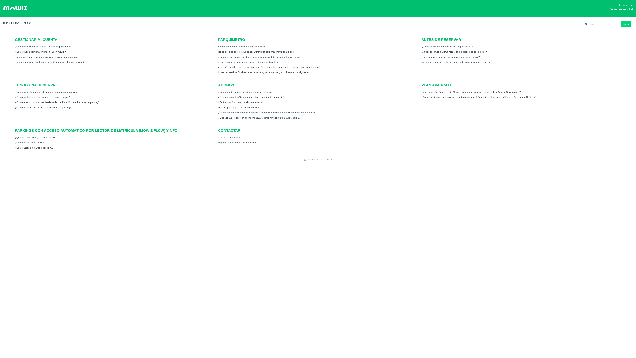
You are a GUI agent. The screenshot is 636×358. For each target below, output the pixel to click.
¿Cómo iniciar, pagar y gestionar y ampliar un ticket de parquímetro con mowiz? (260, 57)
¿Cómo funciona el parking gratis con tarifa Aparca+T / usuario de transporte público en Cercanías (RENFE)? (478, 97)
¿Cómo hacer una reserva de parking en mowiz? (447, 46)
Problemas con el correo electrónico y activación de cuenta (46, 57)
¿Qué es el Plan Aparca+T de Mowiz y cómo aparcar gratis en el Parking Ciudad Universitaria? (471, 92)
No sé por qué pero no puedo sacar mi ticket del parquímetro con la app (256, 51)
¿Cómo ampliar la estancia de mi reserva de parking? (43, 107)
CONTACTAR (229, 130)
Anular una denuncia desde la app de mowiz (241, 46)
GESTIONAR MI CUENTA (36, 40)
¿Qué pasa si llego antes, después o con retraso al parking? (46, 92)
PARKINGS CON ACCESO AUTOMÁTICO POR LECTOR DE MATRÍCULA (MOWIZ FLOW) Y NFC (96, 130)
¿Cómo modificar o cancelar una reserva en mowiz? (42, 97)
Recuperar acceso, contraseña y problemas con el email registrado (50, 62)
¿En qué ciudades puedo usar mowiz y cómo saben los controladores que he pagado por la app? (269, 67)
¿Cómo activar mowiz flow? (29, 142)
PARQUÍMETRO (231, 40)
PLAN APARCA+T (436, 85)
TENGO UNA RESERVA (35, 85)
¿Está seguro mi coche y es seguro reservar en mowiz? (450, 57)
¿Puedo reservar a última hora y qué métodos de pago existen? (454, 51)
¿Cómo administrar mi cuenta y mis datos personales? (43, 46)
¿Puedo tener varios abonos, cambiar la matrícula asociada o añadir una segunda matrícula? (267, 112)
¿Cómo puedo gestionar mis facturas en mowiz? (40, 51)
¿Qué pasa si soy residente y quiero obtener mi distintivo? (248, 62)
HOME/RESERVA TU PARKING (17, 23)
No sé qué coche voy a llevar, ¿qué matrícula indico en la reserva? (456, 62)
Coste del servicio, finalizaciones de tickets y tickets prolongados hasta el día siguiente (263, 72)
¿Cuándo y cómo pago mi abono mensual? (241, 102)
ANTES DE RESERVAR (441, 40)
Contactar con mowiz (229, 137)
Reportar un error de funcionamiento (237, 142)
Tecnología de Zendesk (320, 159)
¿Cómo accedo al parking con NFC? (34, 147)
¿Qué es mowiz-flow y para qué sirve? (35, 137)
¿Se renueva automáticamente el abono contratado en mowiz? (251, 97)
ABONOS (226, 85)
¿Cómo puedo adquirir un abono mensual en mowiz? (246, 92)
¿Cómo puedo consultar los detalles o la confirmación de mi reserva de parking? (57, 102)
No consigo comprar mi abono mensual (238, 107)
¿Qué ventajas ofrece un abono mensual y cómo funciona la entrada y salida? (259, 117)
